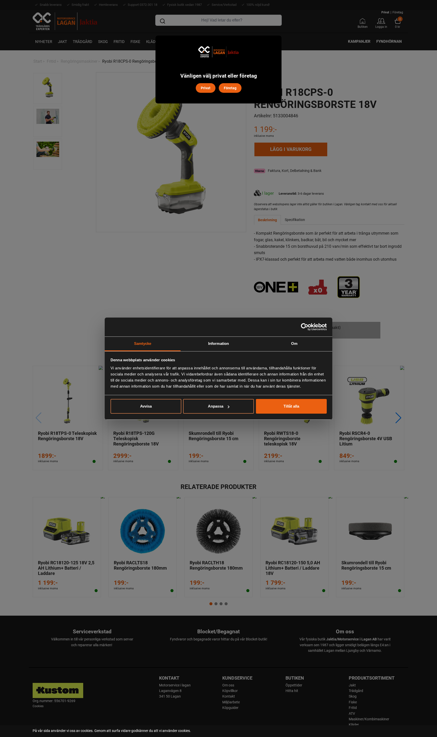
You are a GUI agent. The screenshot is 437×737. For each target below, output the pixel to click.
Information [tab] (218, 343)
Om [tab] (294, 343)
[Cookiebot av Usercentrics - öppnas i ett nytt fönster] (304, 327)
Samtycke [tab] (142, 343)
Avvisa (146, 406)
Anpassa (215, 406)
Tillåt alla (291, 406)
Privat (205, 87)
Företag (230, 87)
